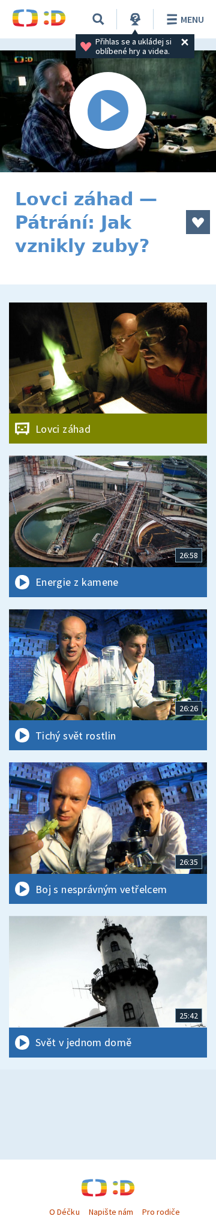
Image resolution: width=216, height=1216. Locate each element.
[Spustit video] (108, 111)
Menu (192, 19)
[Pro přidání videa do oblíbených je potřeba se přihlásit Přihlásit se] (198, 222)
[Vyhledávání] (98, 19)
